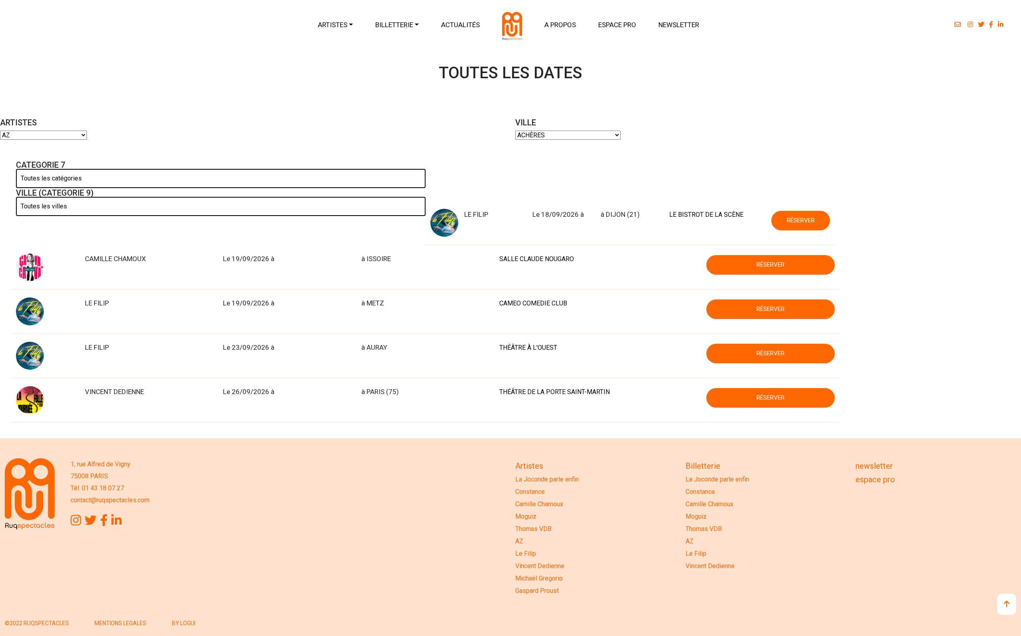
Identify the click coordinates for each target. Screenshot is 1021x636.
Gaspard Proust (537, 590)
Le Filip (525, 553)
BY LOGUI (183, 623)
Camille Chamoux (539, 504)
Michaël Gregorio (539, 578)
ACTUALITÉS (460, 25)
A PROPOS (560, 25)
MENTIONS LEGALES (120, 623)
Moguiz (525, 516)
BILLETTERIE (394, 25)
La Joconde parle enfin (547, 479)
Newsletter (874, 466)
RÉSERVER (801, 220)
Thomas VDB (533, 529)
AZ (519, 541)
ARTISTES (332, 25)
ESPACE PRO (617, 25)
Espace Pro (875, 479)
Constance (530, 491)
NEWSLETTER (678, 25)
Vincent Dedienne (539, 566)
